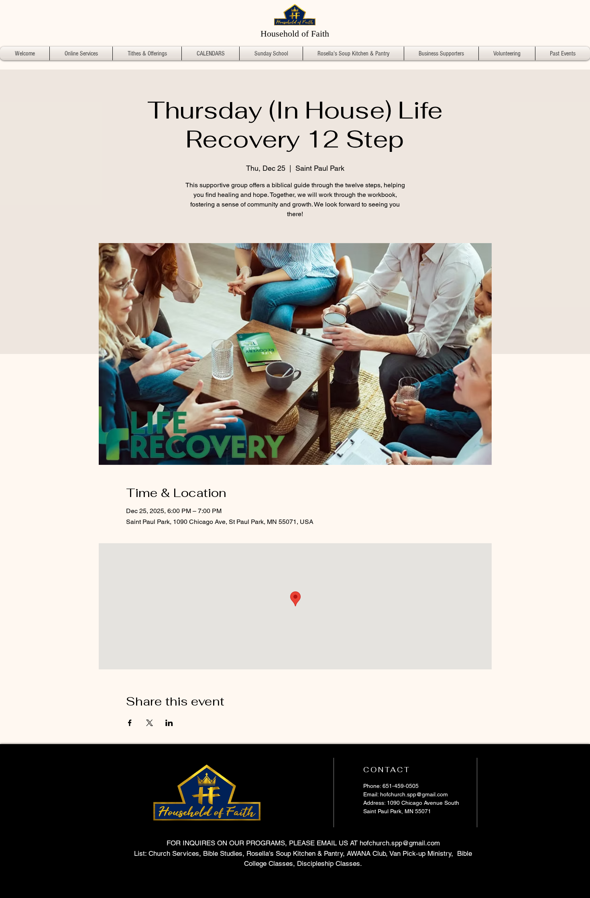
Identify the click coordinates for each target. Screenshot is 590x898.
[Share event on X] (149, 723)
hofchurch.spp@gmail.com (414, 794)
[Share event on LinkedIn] (169, 723)
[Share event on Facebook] (130, 723)
